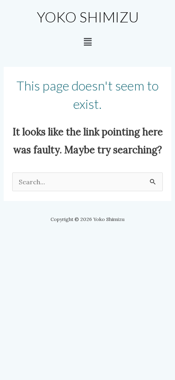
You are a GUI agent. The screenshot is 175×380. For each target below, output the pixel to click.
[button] (87, 41)
